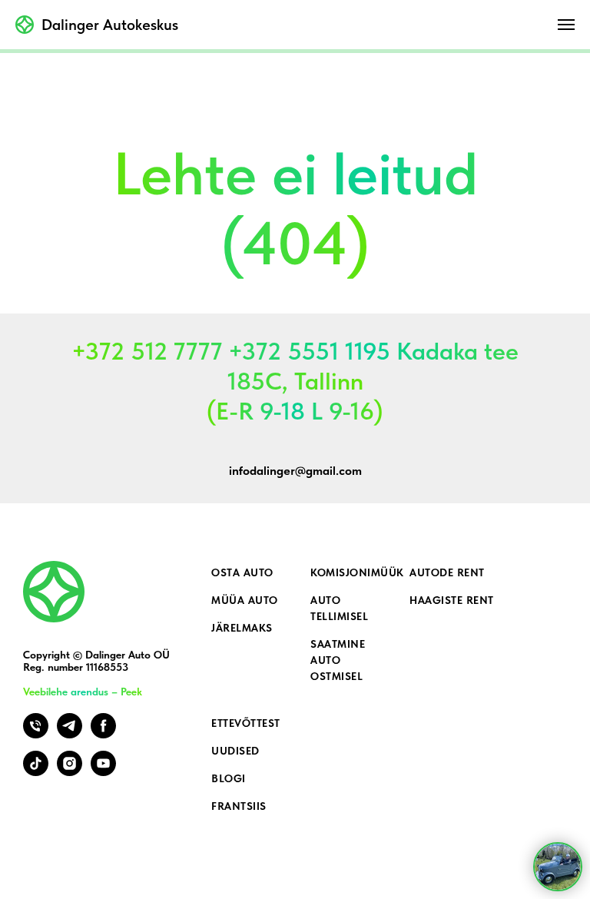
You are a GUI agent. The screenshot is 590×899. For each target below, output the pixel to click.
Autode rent (447, 572)
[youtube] (103, 771)
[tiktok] (35, 771)
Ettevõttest (245, 723)
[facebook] (103, 734)
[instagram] (69, 771)
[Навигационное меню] (566, 24)
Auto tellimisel (339, 608)
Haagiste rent (451, 600)
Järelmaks (242, 628)
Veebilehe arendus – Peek (82, 691)
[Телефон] (35, 734)
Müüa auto (244, 600)
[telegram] (69, 734)
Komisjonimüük (357, 572)
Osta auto (242, 572)
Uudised (235, 751)
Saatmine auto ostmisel (337, 660)
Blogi (228, 778)
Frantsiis (239, 806)
